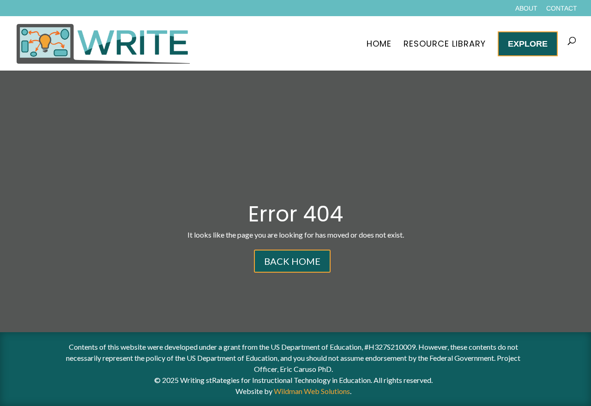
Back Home (292, 261)
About (526, 8)
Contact (561, 8)
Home (379, 43)
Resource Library (445, 43)
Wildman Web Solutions (312, 391)
